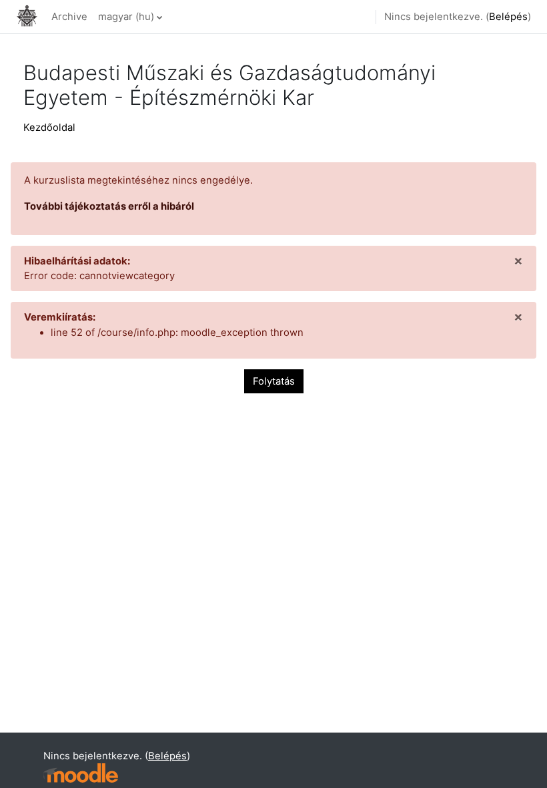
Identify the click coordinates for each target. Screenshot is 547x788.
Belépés (508, 17)
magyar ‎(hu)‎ (126, 17)
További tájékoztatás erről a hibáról (109, 206)
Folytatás (274, 381)
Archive (69, 17)
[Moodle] (80, 773)
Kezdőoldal (49, 128)
